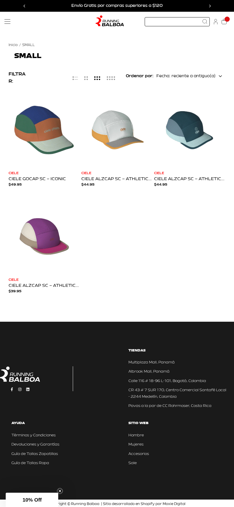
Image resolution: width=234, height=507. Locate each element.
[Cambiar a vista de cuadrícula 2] (86, 78)
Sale (132, 463)
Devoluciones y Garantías (35, 444)
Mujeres (136, 444)
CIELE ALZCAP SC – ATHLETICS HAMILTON (189, 179)
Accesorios (138, 454)
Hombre (136, 435)
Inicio (13, 45)
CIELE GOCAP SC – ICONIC (37, 179)
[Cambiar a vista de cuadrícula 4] (111, 78)
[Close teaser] (60, 491)
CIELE (14, 173)
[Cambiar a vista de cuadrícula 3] (97, 78)
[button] (32, 500)
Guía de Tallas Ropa (30, 463)
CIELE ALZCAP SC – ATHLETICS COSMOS (43, 286)
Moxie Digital (174, 504)
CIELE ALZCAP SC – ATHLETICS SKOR (116, 179)
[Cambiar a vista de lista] (75, 78)
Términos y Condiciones (33, 435)
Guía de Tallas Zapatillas (34, 454)
